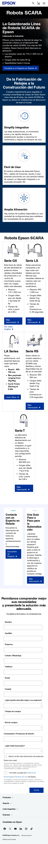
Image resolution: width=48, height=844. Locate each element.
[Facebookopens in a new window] (5, 829)
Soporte (6, 803)
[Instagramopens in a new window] (26, 829)
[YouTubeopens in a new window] (15, 829)
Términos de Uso (26, 835)
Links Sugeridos (9, 809)
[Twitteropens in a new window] (10, 829)
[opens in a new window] (31, 829)
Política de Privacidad (9, 839)
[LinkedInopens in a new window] (21, 829)
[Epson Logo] (9, 3)
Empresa (6, 815)
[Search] (33, 3)
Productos (7, 797)
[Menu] (44, 3)
